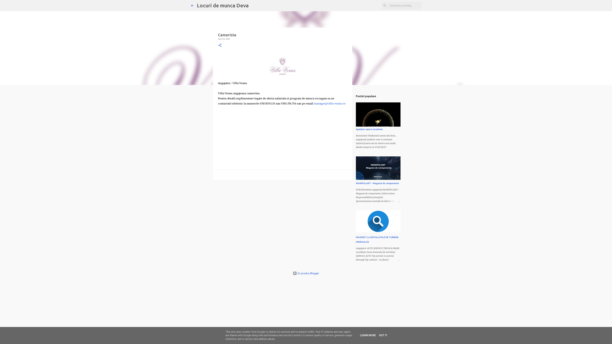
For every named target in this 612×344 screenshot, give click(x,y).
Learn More (368, 335)
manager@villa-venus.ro (330, 103)
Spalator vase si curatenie (369, 129)
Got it (383, 335)
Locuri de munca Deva (223, 5)
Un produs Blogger (308, 273)
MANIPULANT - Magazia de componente (377, 183)
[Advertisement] (282, 128)
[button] (220, 45)
